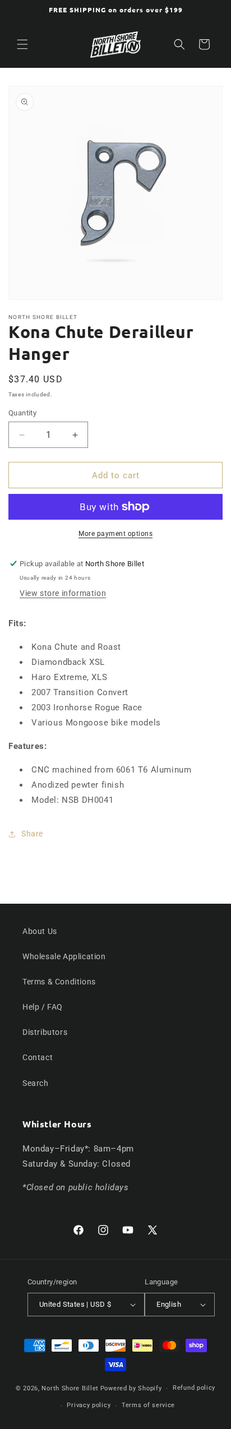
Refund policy (194, 1387)
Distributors (44, 1032)
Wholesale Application (64, 956)
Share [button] (32, 833)
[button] (22, 44)
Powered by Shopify (131, 1388)
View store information (63, 593)
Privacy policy (88, 1405)
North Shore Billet (70, 1388)
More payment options (115, 534)
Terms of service (148, 1405)
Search (35, 1083)
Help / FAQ (42, 1006)
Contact (37, 1057)
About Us (39, 931)
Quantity (22, 413)
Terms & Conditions (59, 981)
